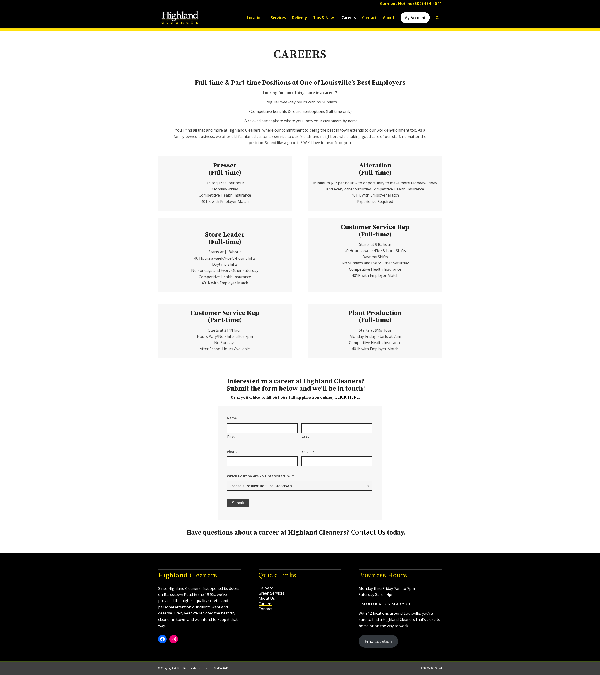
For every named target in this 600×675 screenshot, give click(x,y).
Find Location (378, 641)
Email (307, 451)
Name (232, 418)
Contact (266, 608)
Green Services (272, 593)
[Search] (437, 17)
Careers (265, 603)
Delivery (266, 588)
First (231, 436)
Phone (232, 451)
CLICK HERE (346, 397)
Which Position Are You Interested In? (260, 476)
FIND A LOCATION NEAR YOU (384, 604)
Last (305, 436)
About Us (267, 598)
